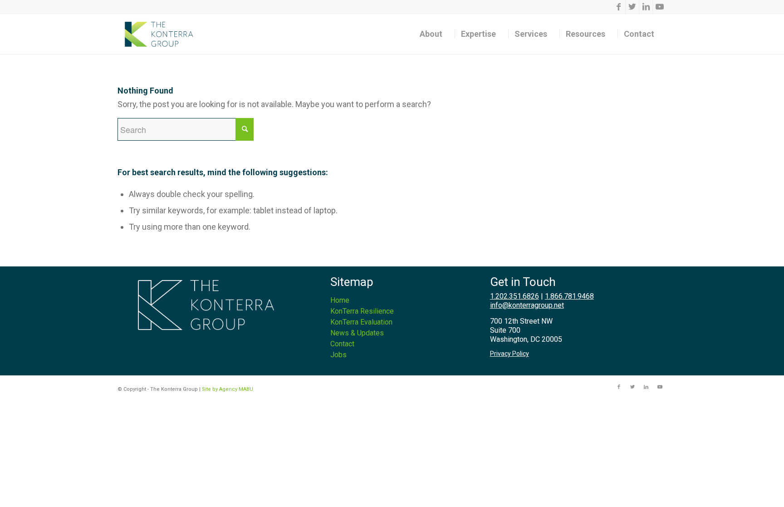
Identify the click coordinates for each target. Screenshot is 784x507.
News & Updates (357, 333)
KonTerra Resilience (362, 311)
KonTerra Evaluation (361, 322)
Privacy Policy (509, 353)
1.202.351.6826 (514, 296)
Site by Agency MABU (227, 389)
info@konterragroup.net (527, 305)
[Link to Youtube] (659, 7)
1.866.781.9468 (569, 296)
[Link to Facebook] (618, 7)
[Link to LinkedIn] (645, 7)
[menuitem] (434, 34)
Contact (342, 344)
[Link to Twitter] (632, 7)
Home (339, 300)
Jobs (338, 354)
